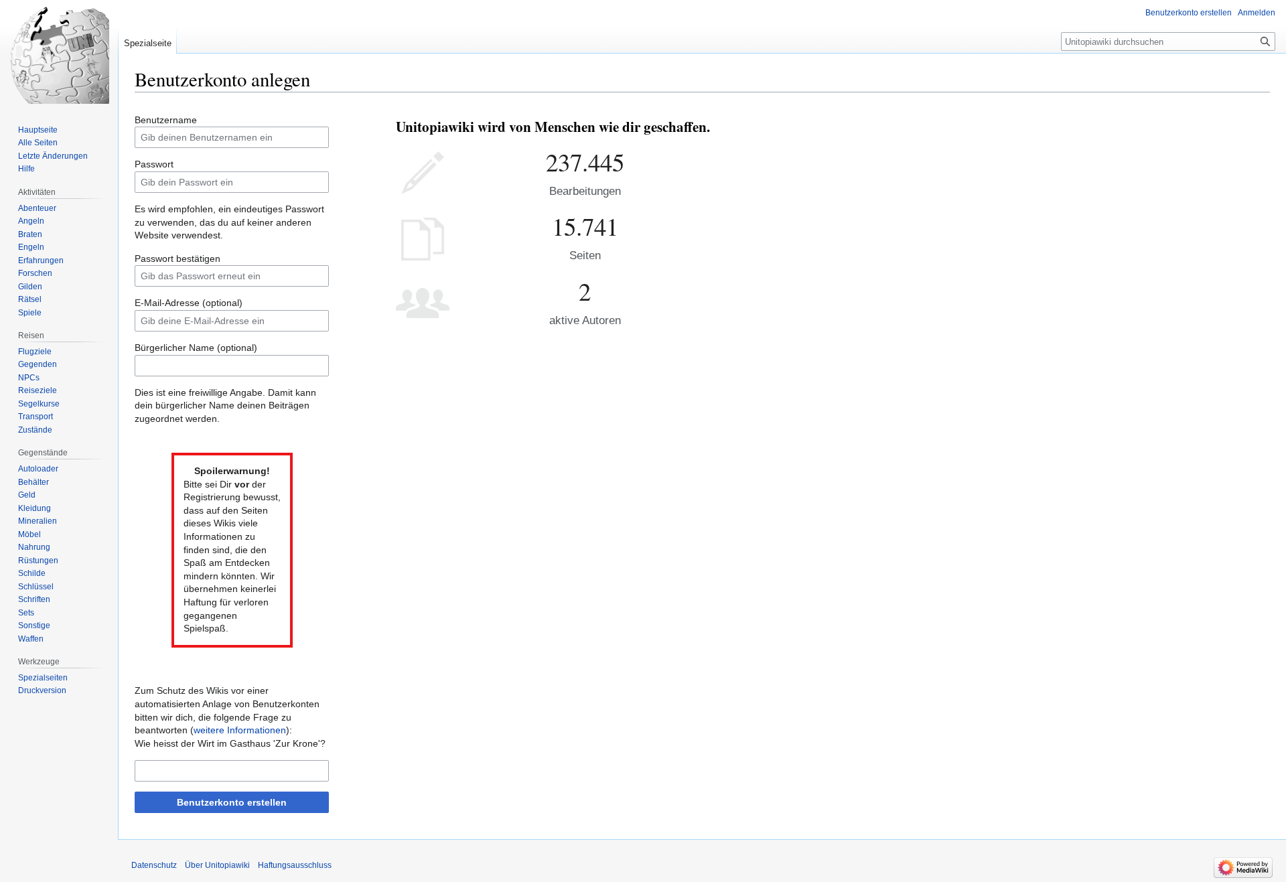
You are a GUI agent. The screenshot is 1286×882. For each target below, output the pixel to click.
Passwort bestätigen (177, 258)
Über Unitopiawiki (217, 865)
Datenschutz (154, 865)
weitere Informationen (240, 730)
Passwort (154, 164)
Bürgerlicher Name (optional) (196, 347)
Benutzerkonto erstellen (232, 802)
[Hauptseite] (59, 53)
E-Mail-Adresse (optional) (188, 302)
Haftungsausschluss (295, 865)
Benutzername (166, 120)
